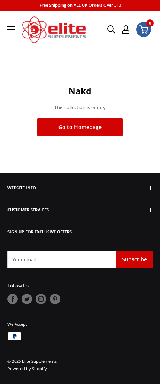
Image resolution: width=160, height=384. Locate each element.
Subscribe (134, 259)
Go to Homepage (80, 126)
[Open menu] (11, 29)
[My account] (125, 29)
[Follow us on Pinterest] (55, 299)
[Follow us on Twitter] (27, 299)
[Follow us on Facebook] (12, 299)
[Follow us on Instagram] (41, 299)
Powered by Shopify (27, 368)
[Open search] (111, 29)
